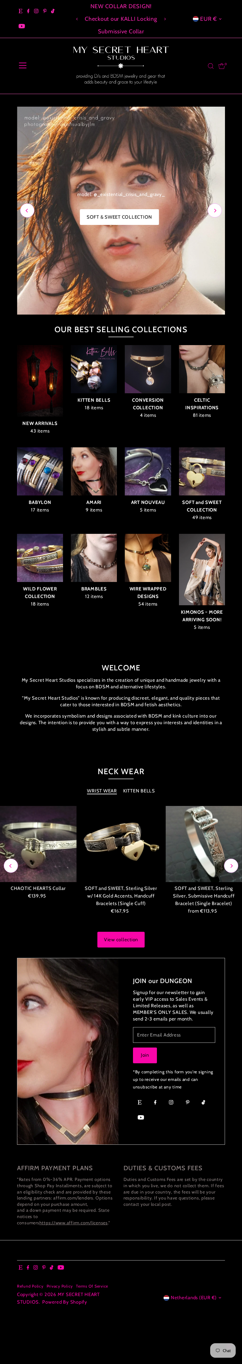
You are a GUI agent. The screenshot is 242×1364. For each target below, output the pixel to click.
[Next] (165, 19)
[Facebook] (28, 11)
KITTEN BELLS (139, 794)
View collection (121, 942)
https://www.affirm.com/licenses (73, 1225)
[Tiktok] (52, 11)
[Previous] (77, 19)
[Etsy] (20, 11)
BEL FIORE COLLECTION (119, 298)
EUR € (208, 18)
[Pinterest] (45, 11)
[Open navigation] (22, 66)
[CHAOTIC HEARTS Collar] (38, 847)
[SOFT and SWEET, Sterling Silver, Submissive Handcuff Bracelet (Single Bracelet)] (203, 847)
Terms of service (92, 1289)
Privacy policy (60, 1289)
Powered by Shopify (64, 1305)
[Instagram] (36, 11)
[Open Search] (211, 66)
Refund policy (30, 1289)
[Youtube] (21, 26)
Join (145, 1058)
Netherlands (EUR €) (194, 1300)
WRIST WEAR (102, 794)
